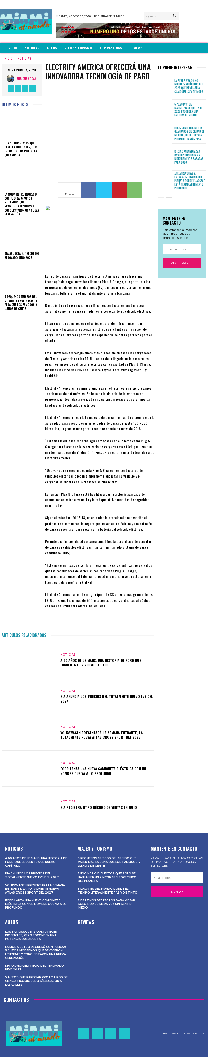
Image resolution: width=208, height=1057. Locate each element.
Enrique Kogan (27, 78)
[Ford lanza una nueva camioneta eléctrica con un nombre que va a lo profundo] (29, 768)
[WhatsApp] (134, 190)
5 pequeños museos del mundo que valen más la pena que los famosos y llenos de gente (20, 302)
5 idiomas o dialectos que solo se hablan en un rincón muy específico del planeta (107, 877)
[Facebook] (11, 88)
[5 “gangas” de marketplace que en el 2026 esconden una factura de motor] (165, 109)
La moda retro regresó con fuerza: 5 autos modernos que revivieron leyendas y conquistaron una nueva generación (21, 204)
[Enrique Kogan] (12, 78)
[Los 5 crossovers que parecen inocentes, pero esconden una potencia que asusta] (22, 125)
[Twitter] (25, 88)
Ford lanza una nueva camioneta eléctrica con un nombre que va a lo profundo (103, 771)
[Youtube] (32, 88)
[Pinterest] (119, 190)
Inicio (8, 58)
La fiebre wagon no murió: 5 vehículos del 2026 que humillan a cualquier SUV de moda (188, 86)
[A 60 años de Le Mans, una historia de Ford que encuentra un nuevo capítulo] (29, 660)
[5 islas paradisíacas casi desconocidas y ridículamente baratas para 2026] (165, 157)
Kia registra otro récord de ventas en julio (98, 807)
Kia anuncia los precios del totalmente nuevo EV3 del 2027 (106, 699)
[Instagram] (18, 88)
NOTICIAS (24, 58)
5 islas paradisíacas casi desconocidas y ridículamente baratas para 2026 (188, 157)
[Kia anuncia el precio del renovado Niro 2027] (22, 235)
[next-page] (169, 200)
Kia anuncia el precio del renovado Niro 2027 (21, 255)
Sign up (177, 892)
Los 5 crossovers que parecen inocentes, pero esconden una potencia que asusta (21, 149)
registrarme (182, 263)
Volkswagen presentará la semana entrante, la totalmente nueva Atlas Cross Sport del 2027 (101, 735)
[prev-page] (161, 200)
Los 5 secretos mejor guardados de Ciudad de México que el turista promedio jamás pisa (189, 133)
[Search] (174, 16)
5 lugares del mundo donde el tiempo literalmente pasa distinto (107, 890)
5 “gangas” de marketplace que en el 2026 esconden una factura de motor (188, 109)
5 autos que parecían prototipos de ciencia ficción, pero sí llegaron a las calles (36, 980)
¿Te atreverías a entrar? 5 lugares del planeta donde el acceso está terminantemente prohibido (189, 180)
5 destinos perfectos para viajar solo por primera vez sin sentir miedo (106, 904)
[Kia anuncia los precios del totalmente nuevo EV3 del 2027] (29, 696)
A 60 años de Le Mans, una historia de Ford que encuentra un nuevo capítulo (100, 662)
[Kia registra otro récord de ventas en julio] (29, 804)
